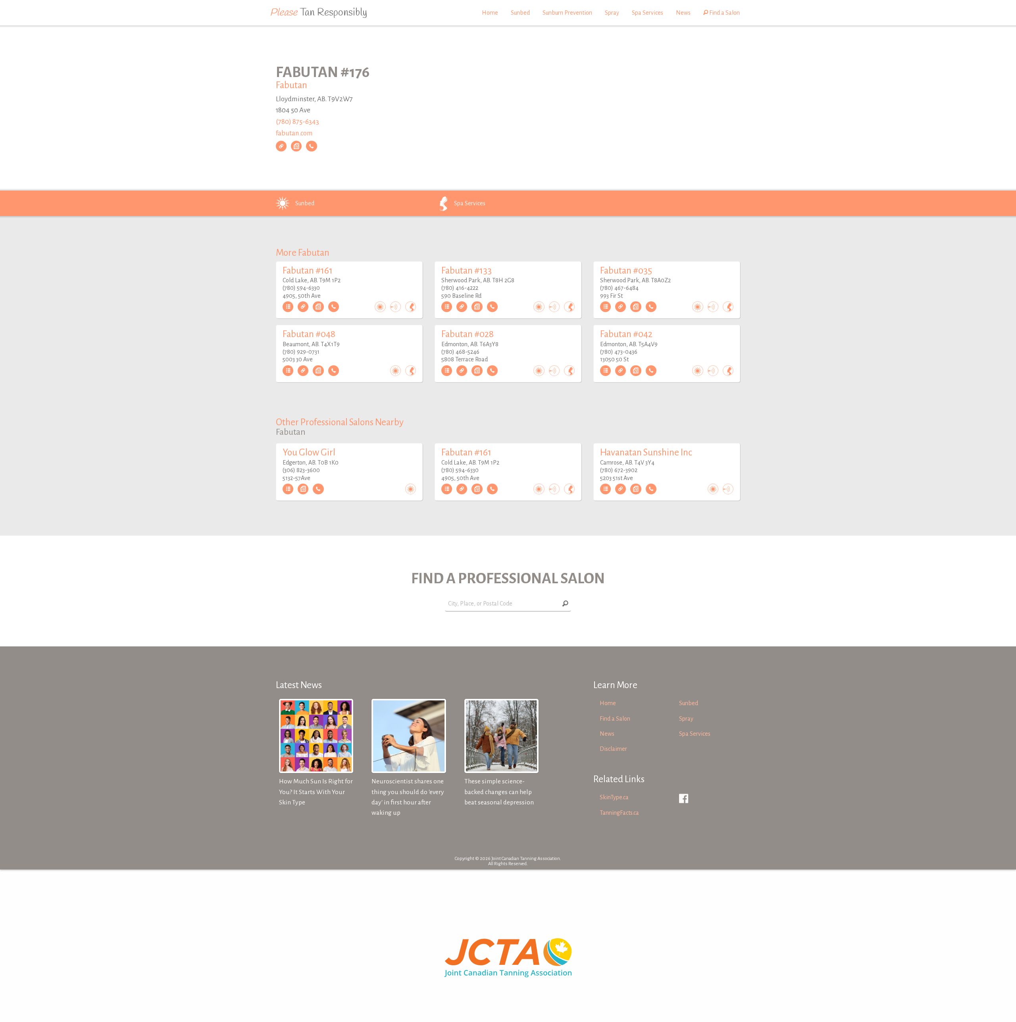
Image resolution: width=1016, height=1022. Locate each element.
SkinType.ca (614, 797)
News (683, 13)
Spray (612, 13)
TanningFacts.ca (619, 813)
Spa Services (647, 13)
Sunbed (520, 13)
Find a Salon (724, 13)
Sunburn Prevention (567, 13)
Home (490, 13)
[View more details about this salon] (288, 306)
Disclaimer (613, 749)
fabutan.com (294, 133)
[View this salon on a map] (296, 146)
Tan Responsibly (318, 12)
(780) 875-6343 (297, 121)
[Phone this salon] (311, 146)
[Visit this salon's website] (281, 146)
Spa (469, 203)
